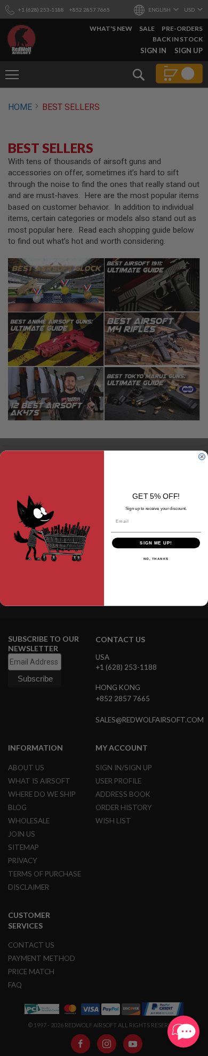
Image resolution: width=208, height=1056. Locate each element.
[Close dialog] (201, 456)
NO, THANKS (156, 558)
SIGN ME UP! (156, 542)
